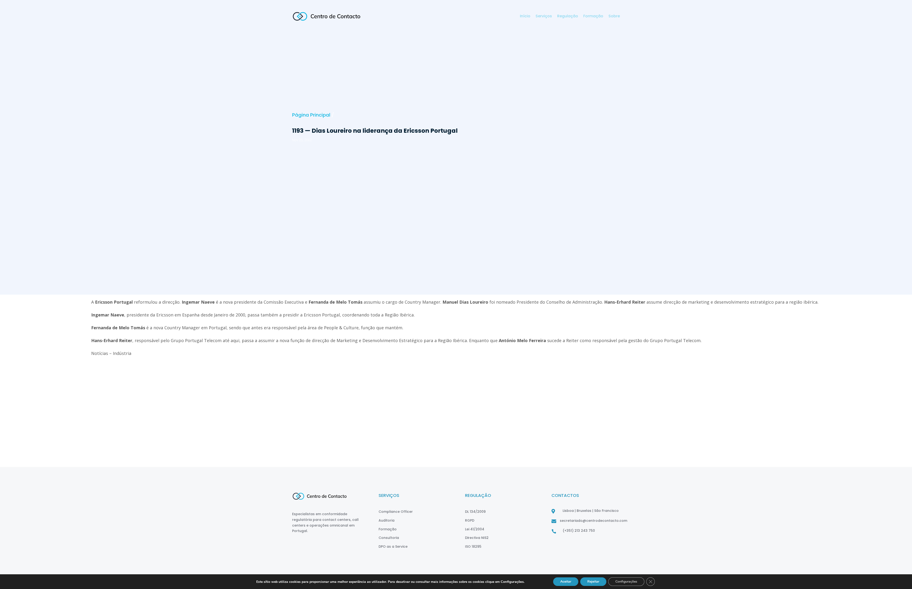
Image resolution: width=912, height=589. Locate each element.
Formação (593, 16)
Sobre (614, 16)
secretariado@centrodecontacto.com (593, 520)
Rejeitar (593, 581)
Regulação (567, 16)
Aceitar (565, 581)
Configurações (626, 581)
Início (525, 16)
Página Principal (311, 115)
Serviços (544, 16)
